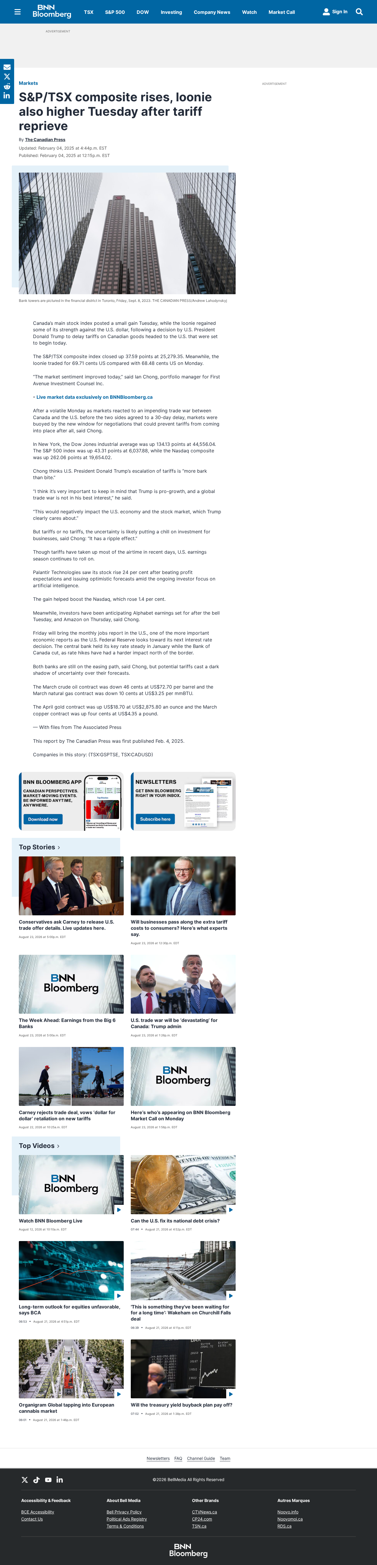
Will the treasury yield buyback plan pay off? (181, 1405)
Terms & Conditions (125, 1525)
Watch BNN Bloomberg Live (50, 1221)
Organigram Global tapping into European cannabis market (66, 1408)
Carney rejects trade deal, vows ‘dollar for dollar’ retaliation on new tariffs (67, 1115)
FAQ (178, 1458)
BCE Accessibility (37, 1511)
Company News (212, 12)
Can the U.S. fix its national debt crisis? (175, 1221)
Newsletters (158, 1458)
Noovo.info (287, 1511)
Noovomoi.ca (290, 1518)
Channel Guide (201, 1458)
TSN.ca (199, 1525)
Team (225, 1458)
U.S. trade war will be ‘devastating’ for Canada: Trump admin (174, 1023)
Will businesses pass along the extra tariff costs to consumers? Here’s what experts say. (179, 928)
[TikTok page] (36, 1479)
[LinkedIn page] (60, 1479)
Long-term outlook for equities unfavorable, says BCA (69, 1310)
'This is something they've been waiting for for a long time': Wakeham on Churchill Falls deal (181, 1313)
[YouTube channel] (48, 1479)
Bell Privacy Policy (124, 1511)
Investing (171, 12)
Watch (249, 12)
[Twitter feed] (24, 1479)
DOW (143, 12)
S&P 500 (115, 12)
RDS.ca (284, 1525)
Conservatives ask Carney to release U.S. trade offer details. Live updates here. (66, 925)
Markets (28, 83)
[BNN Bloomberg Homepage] (52, 12)
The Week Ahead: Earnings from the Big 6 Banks (67, 1023)
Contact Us (32, 1518)
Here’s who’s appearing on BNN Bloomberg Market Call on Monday (180, 1115)
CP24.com (202, 1518)
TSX (88, 12)
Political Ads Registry (127, 1518)
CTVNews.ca (204, 1511)
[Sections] (18, 12)
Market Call (282, 12)
